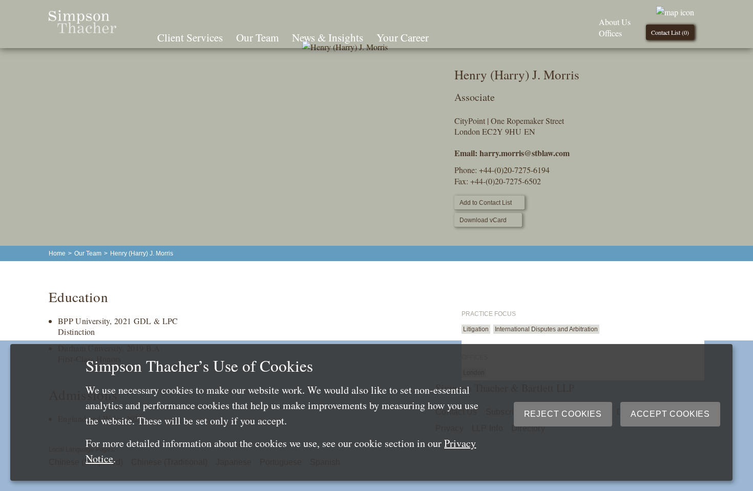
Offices (610, 33)
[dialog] (371, 412)
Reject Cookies (563, 414)
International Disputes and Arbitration (546, 329)
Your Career (402, 37)
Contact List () (670, 32)
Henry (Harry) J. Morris (141, 253)
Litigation (476, 329)
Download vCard (483, 220)
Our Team (257, 37)
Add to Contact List (485, 202)
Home (57, 253)
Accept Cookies (670, 414)
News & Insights (327, 37)
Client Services (190, 37)
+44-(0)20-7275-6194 (514, 169)
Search (449, 36)
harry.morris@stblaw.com (524, 153)
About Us (615, 21)
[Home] (82, 30)
